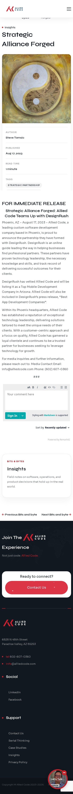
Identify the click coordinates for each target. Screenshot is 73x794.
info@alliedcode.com (17, 369)
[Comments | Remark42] (36, 413)
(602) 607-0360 (56, 369)
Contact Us (16, 733)
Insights (14, 755)
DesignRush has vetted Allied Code (27, 282)
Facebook (15, 699)
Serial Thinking (19, 740)
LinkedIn (15, 692)
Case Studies (17, 747)
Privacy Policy (18, 762)
